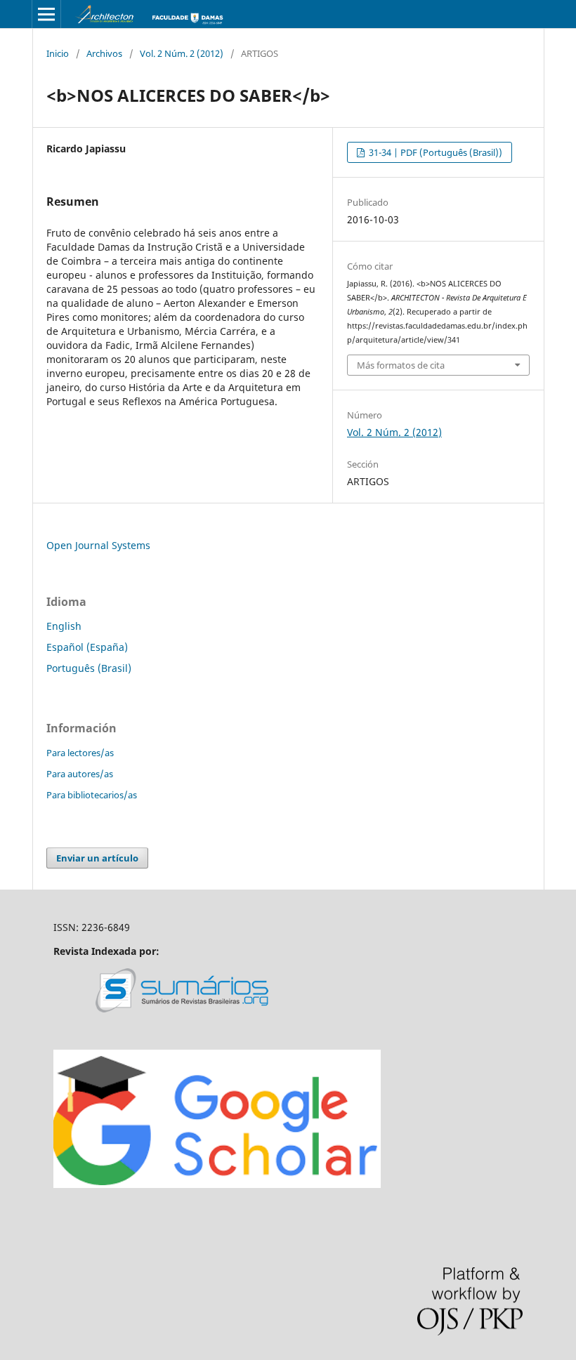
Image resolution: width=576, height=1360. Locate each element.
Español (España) (87, 647)
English (63, 626)
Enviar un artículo (97, 858)
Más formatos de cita (401, 365)
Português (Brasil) (88, 668)
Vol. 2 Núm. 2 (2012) (181, 53)
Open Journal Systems (98, 545)
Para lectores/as (80, 752)
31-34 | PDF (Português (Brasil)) (434, 152)
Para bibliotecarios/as (91, 794)
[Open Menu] (46, 14)
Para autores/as (79, 773)
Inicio (57, 53)
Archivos (104, 53)
